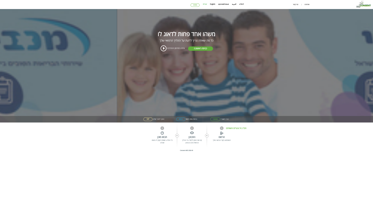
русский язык (223, 4)
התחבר (215, 119)
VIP (148, 119)
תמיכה (195, 5)
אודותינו (307, 4)
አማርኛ (241, 4)
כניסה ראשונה (200, 48)
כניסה (181, 119)
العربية (234, 4)
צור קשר (295, 4)
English (212, 4)
